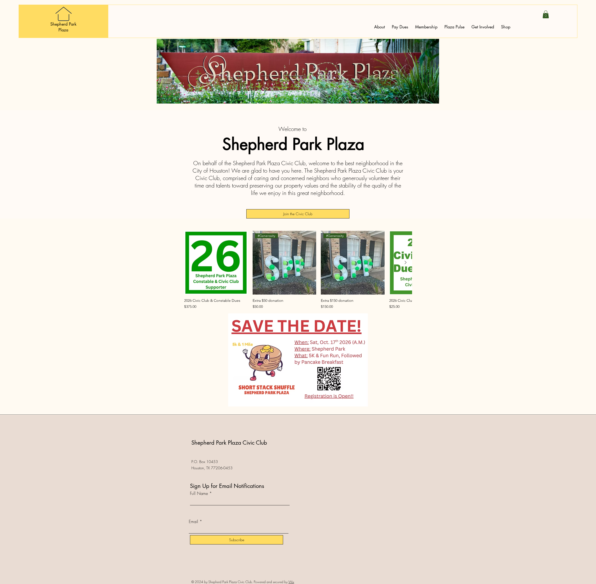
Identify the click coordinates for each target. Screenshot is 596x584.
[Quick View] (216, 263)
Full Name (199, 493)
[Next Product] (405, 262)
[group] (298, 270)
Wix (291, 582)
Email (193, 521)
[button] (545, 14)
